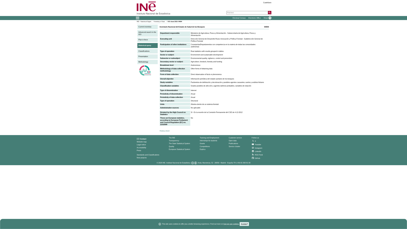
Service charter (234, 146)
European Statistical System (179, 149)
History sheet (164, 131)
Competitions (205, 146)
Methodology (143, 62)
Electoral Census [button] (239, 18)
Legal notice (141, 145)
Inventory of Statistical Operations (164, 21)
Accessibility (141, 148)
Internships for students (208, 141)
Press (139, 150)
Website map (142, 142)
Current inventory (144, 27)
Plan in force (143, 40)
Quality (171, 146)
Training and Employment (209, 138)
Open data (233, 141)
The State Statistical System (179, 143)
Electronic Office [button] (254, 18)
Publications (233, 143)
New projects (142, 158)
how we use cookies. (231, 224)
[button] (267, 18)
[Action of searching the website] (269, 12)
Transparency (174, 141)
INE (138, 21)
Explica (202, 149)
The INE (172, 138)
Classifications (143, 51)
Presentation (143, 56)
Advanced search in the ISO (147, 33)
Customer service (235, 138)
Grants (202, 143)
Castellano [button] (267, 2)
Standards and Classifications (148, 155)
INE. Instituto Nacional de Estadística (176, 163)
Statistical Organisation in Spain (150, 21)
